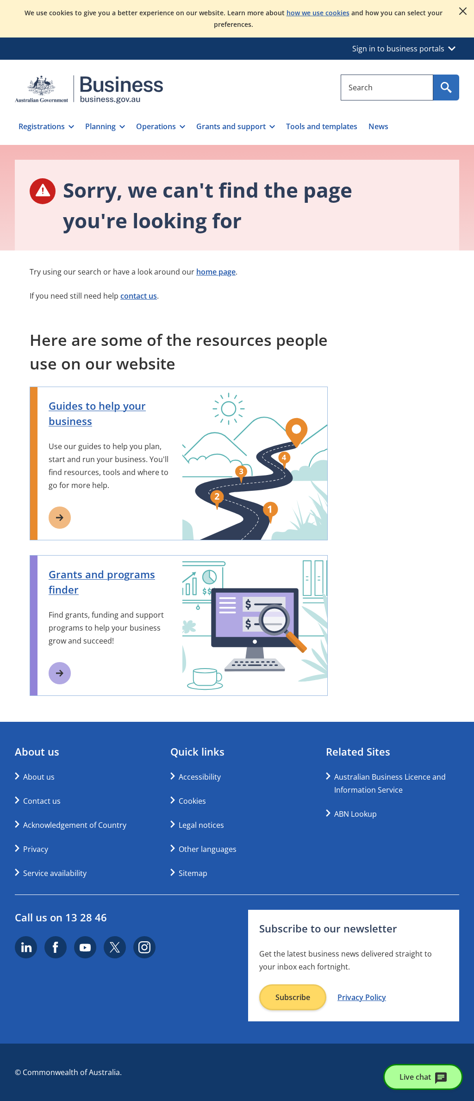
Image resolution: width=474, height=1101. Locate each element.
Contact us (42, 801)
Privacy (35, 849)
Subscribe (292, 997)
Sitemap (193, 873)
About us (39, 777)
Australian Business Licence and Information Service (390, 783)
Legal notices (201, 825)
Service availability (55, 873)
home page (216, 272)
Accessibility (200, 777)
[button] (46, 126)
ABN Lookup (355, 814)
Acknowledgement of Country (74, 825)
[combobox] (387, 87)
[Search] (446, 87)
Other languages (208, 849)
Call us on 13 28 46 (61, 917)
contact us (138, 296)
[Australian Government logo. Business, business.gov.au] (89, 89)
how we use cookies (318, 12)
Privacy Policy (361, 997)
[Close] (463, 11)
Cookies (192, 801)
